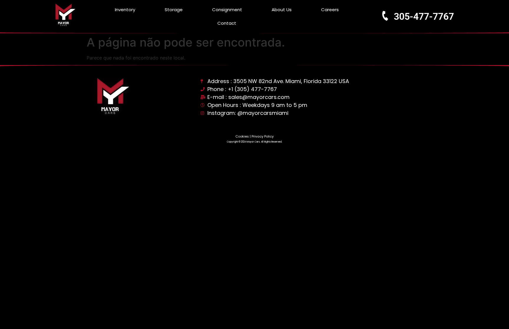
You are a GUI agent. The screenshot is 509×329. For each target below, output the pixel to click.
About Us (282, 9)
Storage (174, 9)
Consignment (227, 9)
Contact (226, 23)
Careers (330, 9)
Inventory (125, 9)
